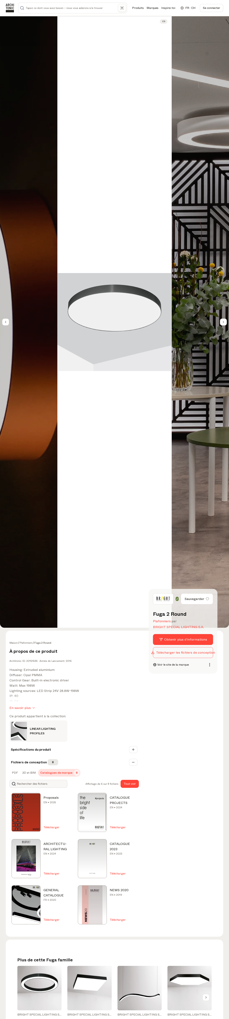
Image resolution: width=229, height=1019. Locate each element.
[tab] (14, 773)
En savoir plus (20, 708)
